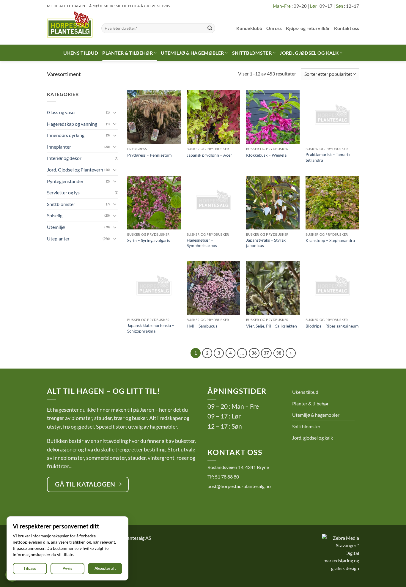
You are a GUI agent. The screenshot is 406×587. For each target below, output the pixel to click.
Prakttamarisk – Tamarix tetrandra (328, 157)
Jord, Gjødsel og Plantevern (75, 169)
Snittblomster (252, 53)
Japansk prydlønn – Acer (209, 155)
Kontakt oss (346, 28)
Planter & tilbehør (127, 53)
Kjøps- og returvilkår (308, 28)
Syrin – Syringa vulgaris (148, 240)
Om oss (274, 28)
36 (254, 352)
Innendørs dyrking (65, 135)
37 (266, 352)
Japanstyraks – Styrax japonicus (266, 242)
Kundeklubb (249, 28)
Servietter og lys (63, 192)
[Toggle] (114, 112)
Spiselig (54, 215)
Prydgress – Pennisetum (149, 155)
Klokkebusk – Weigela (266, 155)
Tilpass (29, 568)
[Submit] (210, 28)
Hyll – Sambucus (202, 325)
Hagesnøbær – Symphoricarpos (202, 242)
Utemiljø (56, 227)
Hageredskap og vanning (72, 124)
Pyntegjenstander (65, 181)
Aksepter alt (105, 568)
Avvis (67, 568)
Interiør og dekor (64, 158)
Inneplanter (59, 146)
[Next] (291, 353)
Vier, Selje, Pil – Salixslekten (271, 325)
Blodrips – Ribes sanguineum (332, 325)
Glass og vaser (61, 112)
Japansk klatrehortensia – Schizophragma (150, 328)
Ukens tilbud (80, 53)
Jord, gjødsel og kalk (309, 53)
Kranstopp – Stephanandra (330, 240)
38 (278, 352)
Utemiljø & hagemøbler (192, 53)
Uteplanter (58, 238)
